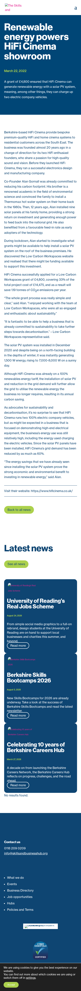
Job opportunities (19, 897)
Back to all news (19, 510)
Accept (11, 984)
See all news (16, 564)
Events (12, 884)
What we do (15, 877)
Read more (18, 645)
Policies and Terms (20, 910)
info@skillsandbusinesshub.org (26, 853)
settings (31, 977)
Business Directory (20, 890)
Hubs (11, 903)
